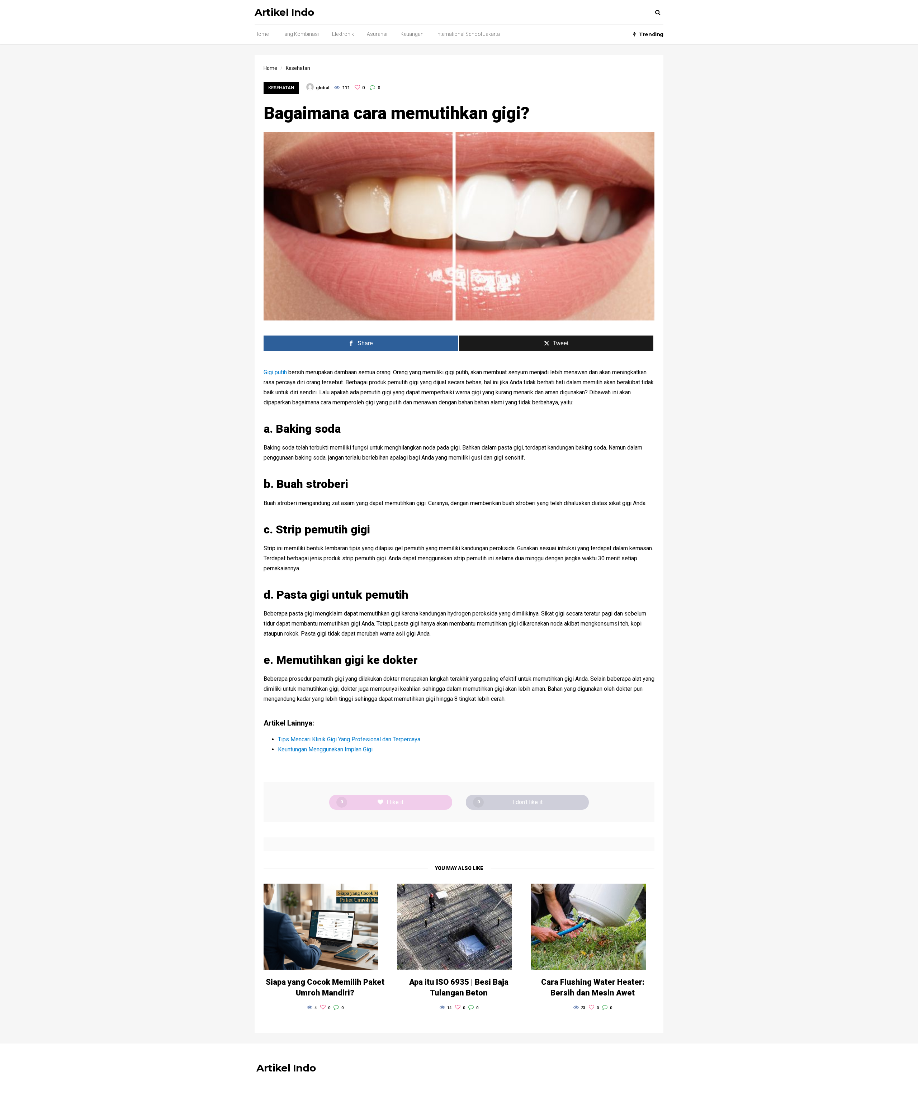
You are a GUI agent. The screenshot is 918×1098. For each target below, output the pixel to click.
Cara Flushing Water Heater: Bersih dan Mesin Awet (592, 987)
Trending (651, 34)
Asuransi (377, 34)
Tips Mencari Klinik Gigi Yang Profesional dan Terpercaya (349, 739)
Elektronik (343, 34)
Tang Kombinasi (300, 34)
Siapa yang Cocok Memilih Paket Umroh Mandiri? (325, 987)
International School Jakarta (468, 34)
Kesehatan (281, 87)
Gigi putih (275, 372)
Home (262, 34)
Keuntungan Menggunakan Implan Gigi (325, 749)
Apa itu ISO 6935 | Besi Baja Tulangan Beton (458, 987)
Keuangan (412, 34)
